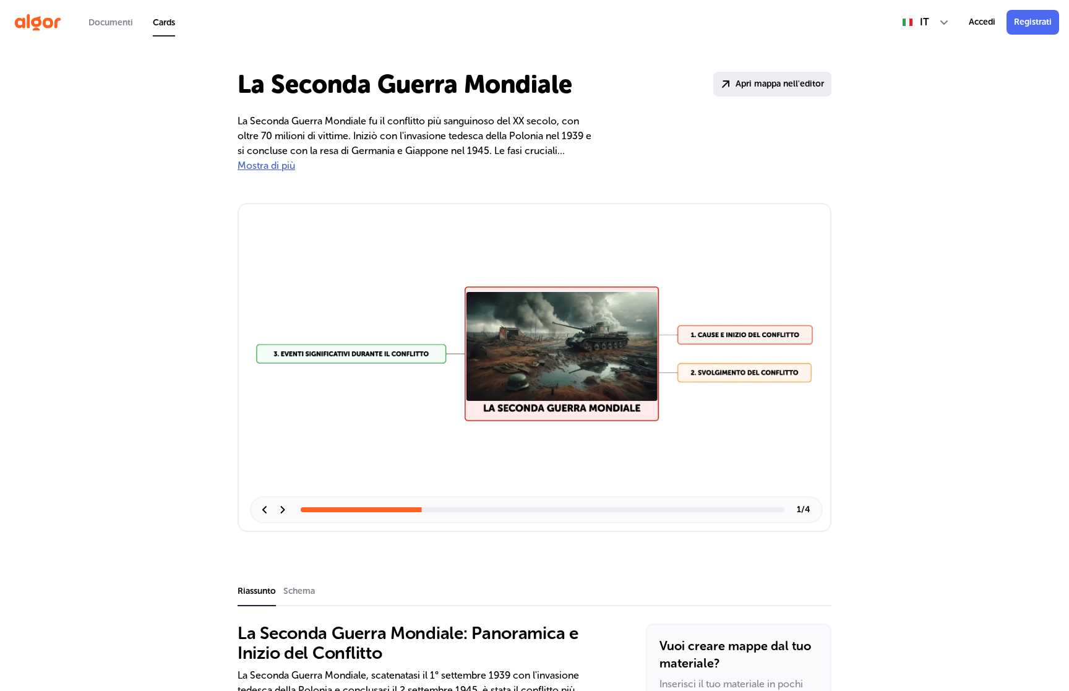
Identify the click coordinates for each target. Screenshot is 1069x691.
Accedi (982, 22)
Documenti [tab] (110, 22)
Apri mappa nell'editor (780, 84)
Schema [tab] (299, 591)
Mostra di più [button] (266, 165)
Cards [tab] (164, 22)
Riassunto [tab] (257, 591)
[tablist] (131, 22)
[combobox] (926, 22)
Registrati (1033, 22)
